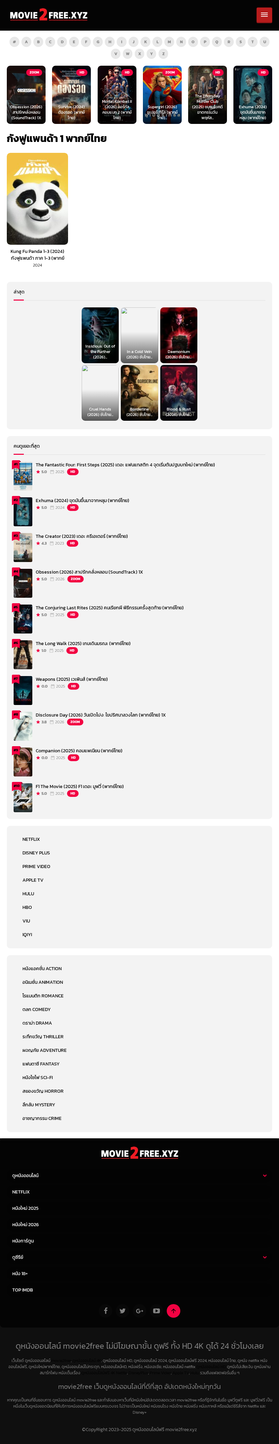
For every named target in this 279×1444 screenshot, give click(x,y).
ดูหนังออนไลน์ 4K (86, 1361)
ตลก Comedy (36, 1009)
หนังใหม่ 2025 (25, 1208)
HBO (27, 907)
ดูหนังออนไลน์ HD (211, 1367)
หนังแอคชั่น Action (42, 968)
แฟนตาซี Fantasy (41, 1064)
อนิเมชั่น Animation (42, 982)
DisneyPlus (138, 1373)
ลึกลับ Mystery (38, 1104)
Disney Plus (36, 852)
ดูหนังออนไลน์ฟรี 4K (98, 1373)
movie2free (61, 1361)
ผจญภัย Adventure (44, 1050)
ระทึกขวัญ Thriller (43, 1036)
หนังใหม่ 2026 (25, 1224)
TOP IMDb (22, 1290)
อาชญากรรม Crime (42, 1118)
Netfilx (121, 1373)
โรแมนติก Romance (43, 995)
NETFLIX (31, 839)
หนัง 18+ (20, 1273)
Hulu (28, 893)
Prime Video (36, 866)
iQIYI (27, 934)
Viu (26, 921)
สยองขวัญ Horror (43, 1091)
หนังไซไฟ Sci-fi (37, 1077)
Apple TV (33, 880)
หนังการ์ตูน (23, 1241)
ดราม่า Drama (37, 1023)
